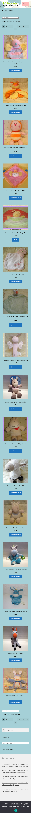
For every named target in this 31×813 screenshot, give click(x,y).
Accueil (5, 10)
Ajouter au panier (15, 70)
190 (27, 26)
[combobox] (15, 743)
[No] (29, 807)
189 (23, 26)
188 (19, 26)
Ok (16, 810)
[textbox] (15, 743)
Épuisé (15, 239)
